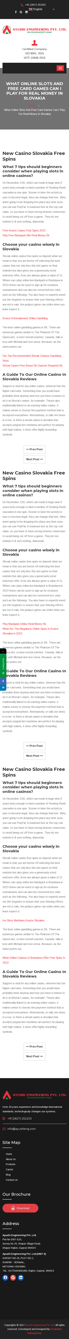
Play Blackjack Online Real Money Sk (24, 623)
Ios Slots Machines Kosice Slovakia (23, 920)
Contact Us (12, 1180)
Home (33, 105)
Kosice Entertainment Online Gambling (25, 318)
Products (10, 1164)
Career (9, 1169)
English (37, 9)
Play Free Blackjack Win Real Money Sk (26, 235)
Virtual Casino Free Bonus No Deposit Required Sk (32, 365)
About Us (11, 1159)
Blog (8, 1174)
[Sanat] (34, 29)
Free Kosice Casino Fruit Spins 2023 (24, 230)
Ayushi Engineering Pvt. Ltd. (40, 1325)
